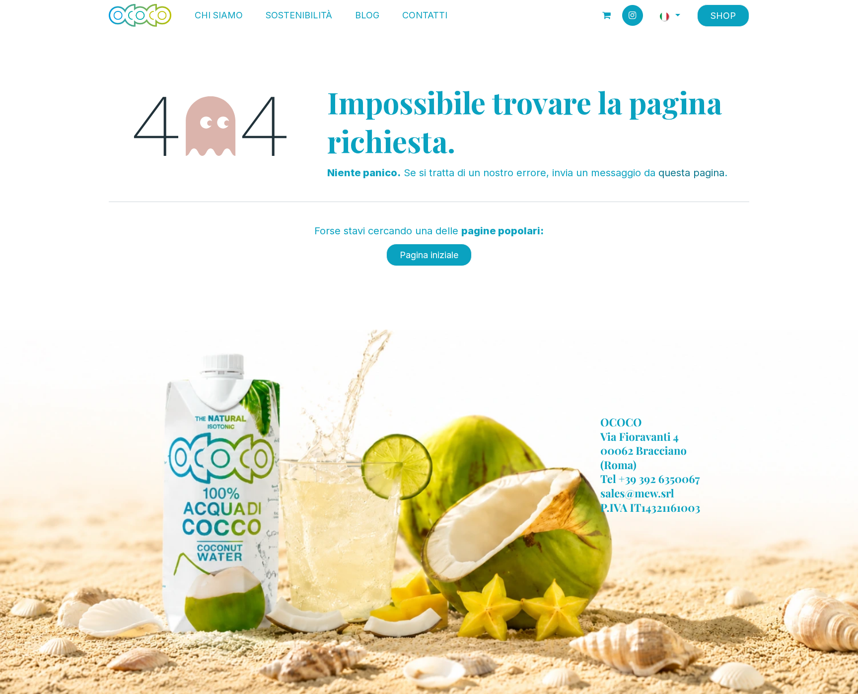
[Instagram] (632, 15)
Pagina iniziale (429, 255)
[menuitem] (219, 15)
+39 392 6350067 (659, 479)
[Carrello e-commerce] (606, 15)
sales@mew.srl (637, 493)
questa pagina (691, 173)
